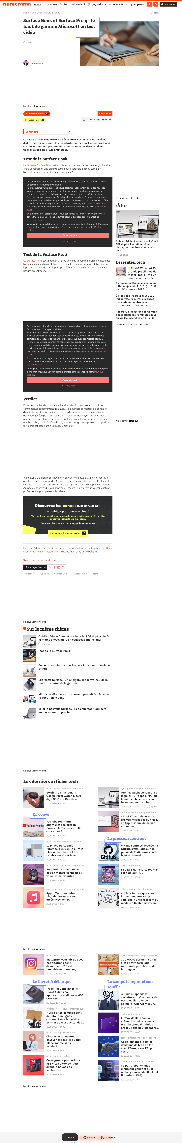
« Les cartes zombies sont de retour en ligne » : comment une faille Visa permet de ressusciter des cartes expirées (64, 1017)
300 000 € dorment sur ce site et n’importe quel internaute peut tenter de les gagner (139, 964)
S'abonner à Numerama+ (65, 533)
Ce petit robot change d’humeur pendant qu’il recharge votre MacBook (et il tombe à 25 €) (139, 1070)
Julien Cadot (37, 63)
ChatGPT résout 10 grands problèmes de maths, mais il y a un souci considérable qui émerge (142, 273)
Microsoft (30, 573)
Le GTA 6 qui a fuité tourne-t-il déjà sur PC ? (139, 871)
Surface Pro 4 (80, 573)
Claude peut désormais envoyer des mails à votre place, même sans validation (63, 1041)
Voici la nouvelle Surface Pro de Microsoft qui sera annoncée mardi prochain (72, 710)
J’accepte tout (69, 235)
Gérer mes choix (68, 241)
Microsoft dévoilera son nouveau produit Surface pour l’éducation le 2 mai (75, 696)
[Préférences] (155, 4)
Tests (95, 573)
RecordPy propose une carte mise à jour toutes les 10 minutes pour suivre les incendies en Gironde (136, 315)
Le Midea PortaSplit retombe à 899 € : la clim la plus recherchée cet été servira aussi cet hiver (64, 850)
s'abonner (170, 4)
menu (37, 4)
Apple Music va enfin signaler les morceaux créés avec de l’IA (61, 896)
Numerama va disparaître (132, 324)
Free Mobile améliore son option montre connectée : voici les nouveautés (64, 873)
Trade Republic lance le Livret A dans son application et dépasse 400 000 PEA (65, 993)
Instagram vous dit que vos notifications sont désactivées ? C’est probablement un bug (64, 964)
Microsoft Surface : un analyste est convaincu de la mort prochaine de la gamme (73, 681)
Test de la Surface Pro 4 (54, 651)
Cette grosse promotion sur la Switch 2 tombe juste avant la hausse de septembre (64, 1065)
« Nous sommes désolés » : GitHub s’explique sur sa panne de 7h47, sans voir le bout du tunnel (139, 850)
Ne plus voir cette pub (34, 106)
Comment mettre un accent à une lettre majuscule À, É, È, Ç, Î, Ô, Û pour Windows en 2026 (136, 286)
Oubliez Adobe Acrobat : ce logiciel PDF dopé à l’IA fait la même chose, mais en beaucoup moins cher (74, 638)
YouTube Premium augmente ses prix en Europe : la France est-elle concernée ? (63, 826)
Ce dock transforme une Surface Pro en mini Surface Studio (74, 667)
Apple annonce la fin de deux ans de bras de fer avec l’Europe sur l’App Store (137, 1046)
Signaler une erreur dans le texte (40, 560)
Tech (156, 12)
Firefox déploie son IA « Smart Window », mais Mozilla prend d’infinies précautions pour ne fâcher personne (139, 1022)
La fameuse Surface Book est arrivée (43, 165)
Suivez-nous (105, 113)
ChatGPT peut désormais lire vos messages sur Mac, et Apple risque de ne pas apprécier (139, 821)
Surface (45, 573)
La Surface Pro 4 (32, 260)
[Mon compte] (149, 4)
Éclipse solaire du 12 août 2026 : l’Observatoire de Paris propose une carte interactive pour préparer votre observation (136, 300)
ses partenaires (34, 220)
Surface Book (61, 573)
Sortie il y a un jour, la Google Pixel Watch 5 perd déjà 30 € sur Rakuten (64, 796)
